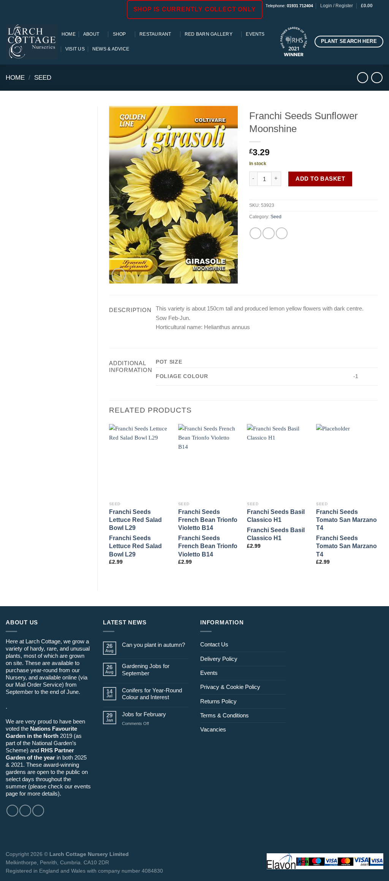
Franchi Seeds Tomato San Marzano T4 (346, 519)
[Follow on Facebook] (359, 15)
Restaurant (155, 34)
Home (69, 34)
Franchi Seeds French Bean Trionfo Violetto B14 (207, 519)
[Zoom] (119, 275)
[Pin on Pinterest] (282, 233)
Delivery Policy (218, 659)
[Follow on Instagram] (366, 15)
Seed (42, 77)
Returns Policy (218, 701)
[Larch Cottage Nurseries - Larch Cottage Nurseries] (32, 41)
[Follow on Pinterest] (380, 15)
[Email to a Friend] (268, 233)
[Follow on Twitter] (38, 810)
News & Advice (110, 49)
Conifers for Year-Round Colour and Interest (152, 693)
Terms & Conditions (224, 715)
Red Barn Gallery (208, 34)
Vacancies (213, 729)
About (91, 34)
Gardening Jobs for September (145, 669)
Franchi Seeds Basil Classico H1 (276, 515)
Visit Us (75, 49)
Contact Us (214, 644)
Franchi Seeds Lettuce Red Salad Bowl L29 (135, 519)
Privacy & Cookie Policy (230, 687)
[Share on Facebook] (255, 233)
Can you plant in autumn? (153, 644)
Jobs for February (144, 714)
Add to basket (320, 178)
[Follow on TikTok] (373, 15)
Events (255, 34)
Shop (119, 34)
